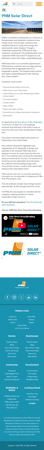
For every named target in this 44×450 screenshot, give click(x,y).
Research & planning (32, 399)
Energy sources (32, 376)
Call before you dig (12, 405)
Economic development (11, 379)
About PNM (31, 317)
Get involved (32, 374)
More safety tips (12, 407)
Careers (12, 322)
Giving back (12, 371)
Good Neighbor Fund (12, 374)
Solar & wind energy (11, 351)
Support (31, 322)
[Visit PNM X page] (22, 297)
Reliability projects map (11, 396)
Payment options (11, 342)
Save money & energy (12, 348)
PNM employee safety (12, 402)
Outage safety (11, 399)
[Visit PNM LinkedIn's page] (36, 297)
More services (11, 356)
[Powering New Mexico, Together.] (5, 3)
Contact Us (12, 317)
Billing (12, 345)
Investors (31, 319)
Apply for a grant (12, 376)
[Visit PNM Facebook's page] (8, 297)
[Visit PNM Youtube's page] (29, 297)
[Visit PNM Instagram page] (15, 297)
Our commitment (32, 371)
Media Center (12, 319)
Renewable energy (32, 379)
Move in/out (12, 353)
